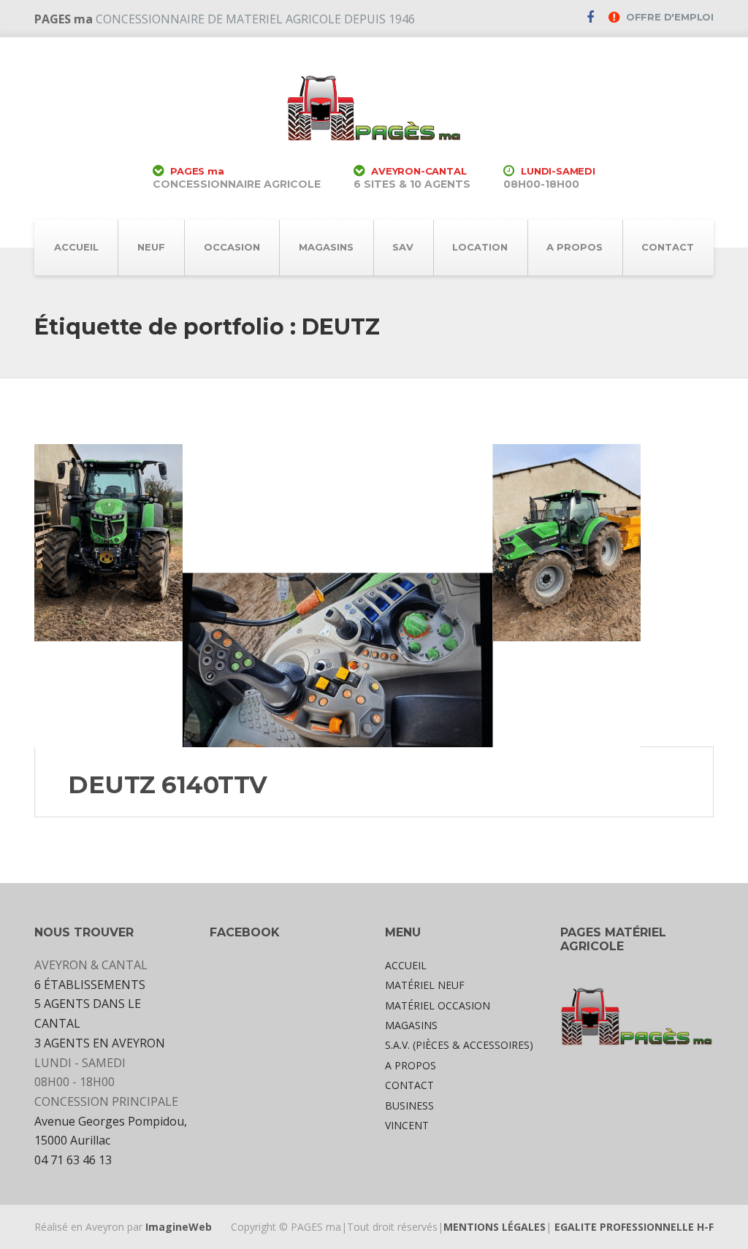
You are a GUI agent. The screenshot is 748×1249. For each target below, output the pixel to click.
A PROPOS (574, 247)
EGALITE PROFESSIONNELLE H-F (634, 1227)
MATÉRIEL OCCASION (437, 1005)
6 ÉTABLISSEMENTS (89, 985)
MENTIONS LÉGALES (494, 1227)
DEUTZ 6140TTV (174, 784)
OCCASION (232, 247)
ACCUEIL (76, 247)
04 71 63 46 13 (73, 1160)
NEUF (151, 247)
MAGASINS (326, 247)
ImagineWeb (178, 1227)
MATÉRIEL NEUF (425, 985)
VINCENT (407, 1125)
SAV (402, 247)
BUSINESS (409, 1105)
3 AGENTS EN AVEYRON (99, 1043)
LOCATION (480, 247)
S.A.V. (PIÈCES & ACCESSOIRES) (459, 1045)
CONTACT (667, 247)
